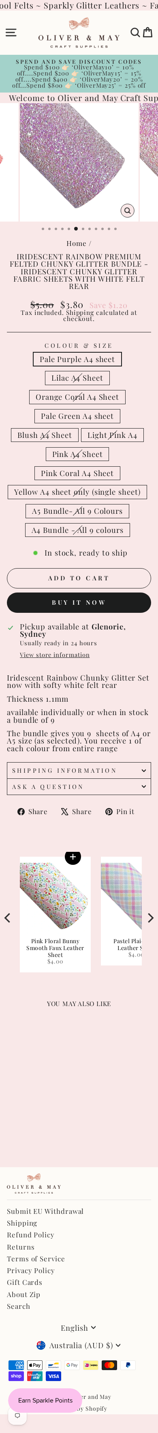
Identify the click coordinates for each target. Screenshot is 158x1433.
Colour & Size (79, 346)
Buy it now (79, 602)
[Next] (150, 918)
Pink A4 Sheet (77, 454)
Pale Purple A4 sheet (77, 359)
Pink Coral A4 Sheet (77, 473)
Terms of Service (36, 1258)
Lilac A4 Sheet (77, 378)
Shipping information (64, 770)
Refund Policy (31, 1234)
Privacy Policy (31, 1270)
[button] (70, 857)
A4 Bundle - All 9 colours (78, 530)
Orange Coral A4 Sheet (77, 397)
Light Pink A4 (112, 435)
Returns (20, 1246)
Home (76, 243)
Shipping (80, 312)
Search (18, 1306)
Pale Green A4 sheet (77, 416)
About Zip (24, 1294)
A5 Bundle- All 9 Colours (77, 511)
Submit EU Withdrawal (45, 1211)
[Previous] (8, 918)
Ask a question (48, 786)
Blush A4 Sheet (44, 435)
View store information (55, 655)
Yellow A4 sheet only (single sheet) (77, 492)
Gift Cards (25, 1282)
